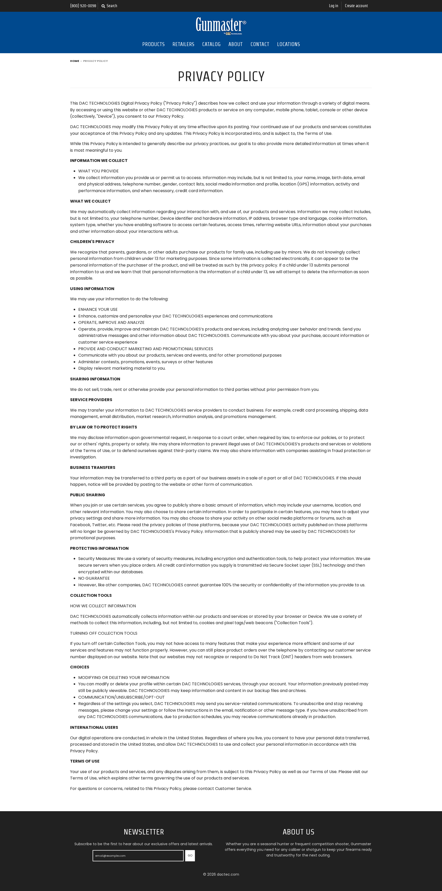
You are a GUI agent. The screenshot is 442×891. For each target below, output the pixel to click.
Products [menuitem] (153, 44)
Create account (356, 6)
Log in (333, 6)
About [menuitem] (235, 44)
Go (190, 855)
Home (74, 61)
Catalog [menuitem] (211, 44)
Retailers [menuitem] (183, 44)
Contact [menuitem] (259, 44)
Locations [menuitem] (288, 44)
